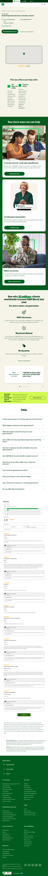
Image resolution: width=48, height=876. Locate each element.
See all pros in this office (26, 31)
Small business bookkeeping (9, 814)
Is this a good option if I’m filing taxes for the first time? (22, 419)
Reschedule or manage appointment (11, 783)
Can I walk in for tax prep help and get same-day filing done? (21, 440)
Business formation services (9, 818)
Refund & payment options (30, 793)
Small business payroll (7, 816)
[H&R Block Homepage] (16, 1)
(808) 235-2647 (7, 26)
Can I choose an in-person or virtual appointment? (20, 483)
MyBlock (26, 783)
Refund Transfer (6, 836)
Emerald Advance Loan (7, 837)
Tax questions (5, 851)
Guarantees (27, 845)
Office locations (6, 853)
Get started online (14, 173)
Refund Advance (6, 839)
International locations (7, 855)
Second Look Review (7, 793)
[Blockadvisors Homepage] (24, 1)
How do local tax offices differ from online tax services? (18, 463)
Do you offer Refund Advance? (13, 489)
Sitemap (4, 857)
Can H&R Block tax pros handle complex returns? (20, 456)
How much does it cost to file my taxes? (16, 476)
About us (26, 830)
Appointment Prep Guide (30, 791)
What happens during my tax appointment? (18, 425)
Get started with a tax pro (10, 31)
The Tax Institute (28, 843)
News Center (27, 839)
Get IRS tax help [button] (14, 227)
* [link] (13, 106)
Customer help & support (8, 849)
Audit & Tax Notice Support (8, 799)
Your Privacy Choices (16, 873)
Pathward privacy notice (29, 814)
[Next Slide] (43, 386)
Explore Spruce (37, 397)
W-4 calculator (27, 799)
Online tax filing (6, 785)
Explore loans (5, 830)
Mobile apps (27, 785)
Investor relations (28, 841)
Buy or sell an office (28, 836)
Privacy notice (27, 810)
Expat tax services (6, 801)
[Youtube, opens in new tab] (36, 865)
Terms (25, 808)
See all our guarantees (24, 360)
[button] (42, 4)
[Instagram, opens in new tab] (32, 865)
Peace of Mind (5, 795)
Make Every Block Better (29, 832)
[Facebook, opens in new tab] (29, 865)
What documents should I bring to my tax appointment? (17, 432)
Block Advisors (5, 811)
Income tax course (28, 837)
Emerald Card (5, 834)
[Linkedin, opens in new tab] (40, 865)
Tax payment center (28, 795)
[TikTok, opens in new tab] (25, 865)
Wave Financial (6, 820)
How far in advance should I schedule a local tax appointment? (19, 449)
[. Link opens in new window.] (6, 873)
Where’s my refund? (28, 797)
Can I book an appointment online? (15, 470)
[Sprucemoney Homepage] (31, 1)
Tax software (5, 791)
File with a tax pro (6, 787)
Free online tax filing (7, 789)
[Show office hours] (31, 19)
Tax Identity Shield (6, 797)
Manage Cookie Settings (30, 812)
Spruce (4, 832)
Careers (26, 834)
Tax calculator (27, 787)
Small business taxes (7, 812)
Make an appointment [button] (14, 281)
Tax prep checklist (28, 789)
